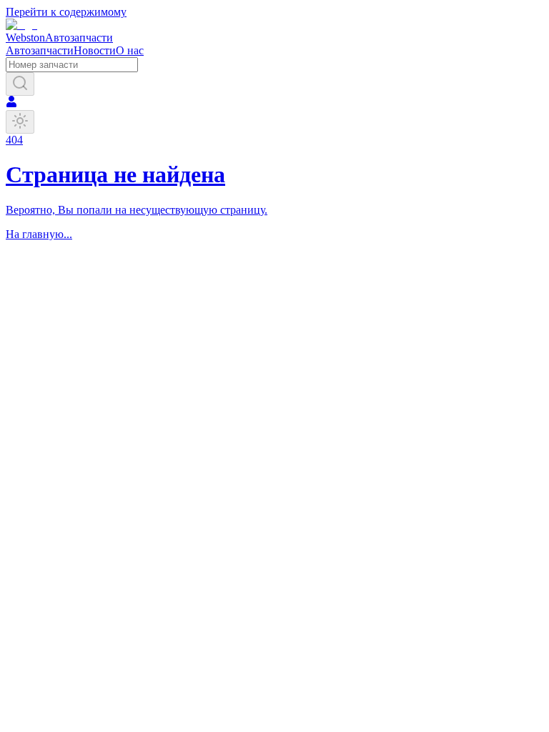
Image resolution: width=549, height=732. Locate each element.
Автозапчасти (40, 50)
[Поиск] (20, 84)
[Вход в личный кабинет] (11, 103)
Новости (95, 50)
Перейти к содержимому (66, 12)
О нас (130, 50)
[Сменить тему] (20, 122)
